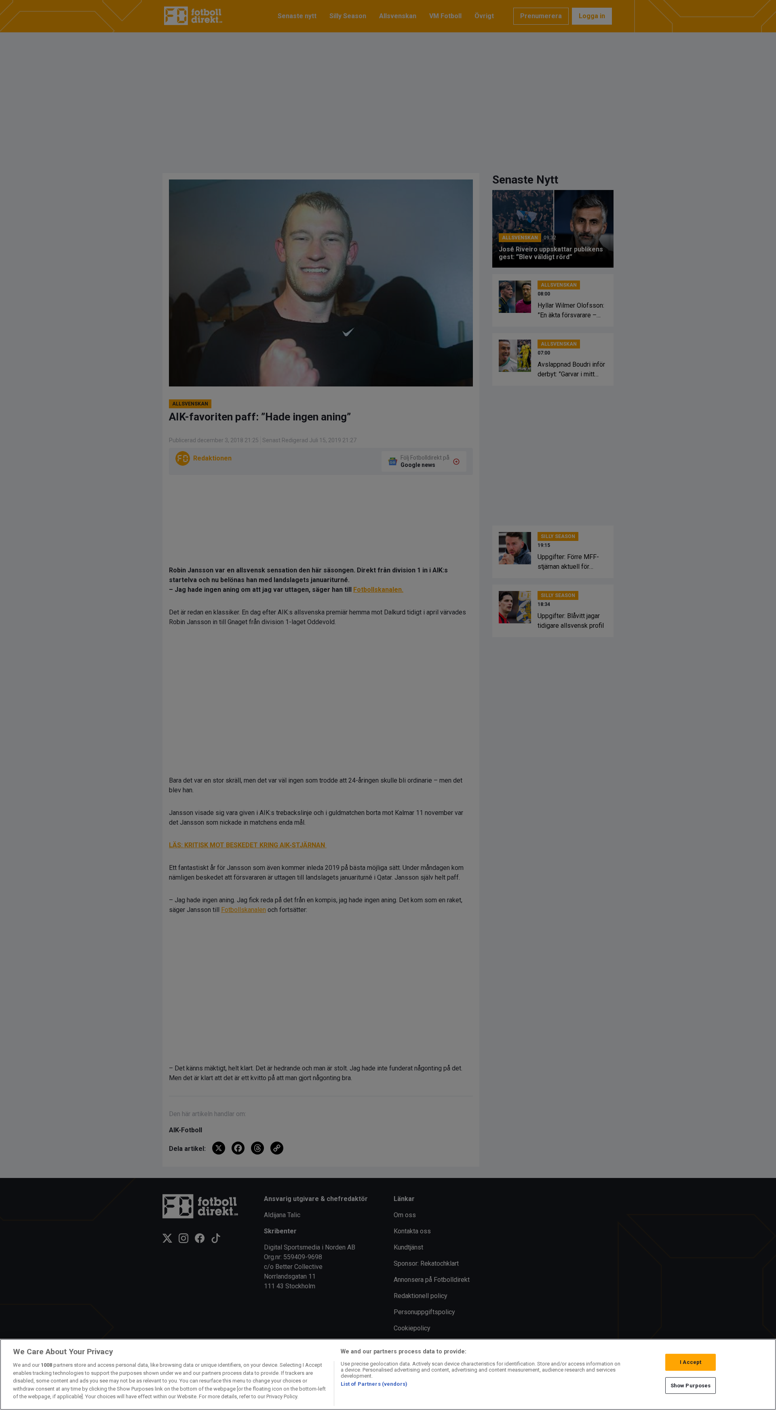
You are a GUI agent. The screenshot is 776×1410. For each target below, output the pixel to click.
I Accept (690, 1362)
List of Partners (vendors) (374, 1384)
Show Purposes (691, 1386)
